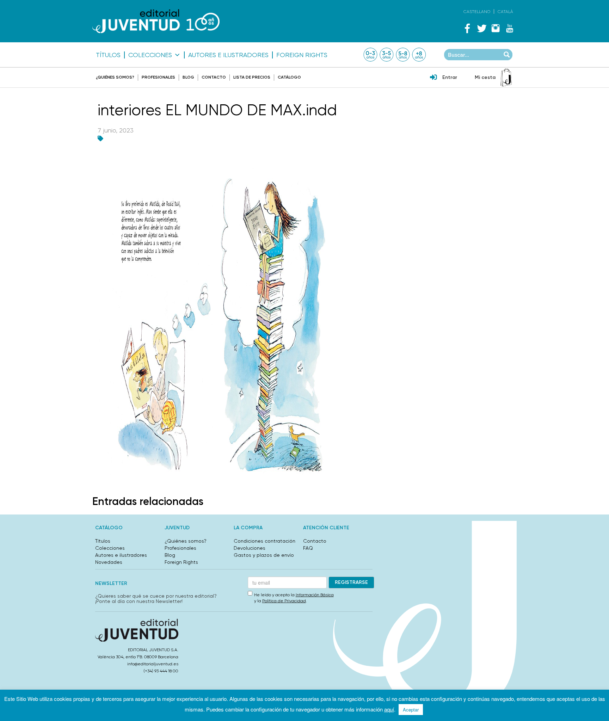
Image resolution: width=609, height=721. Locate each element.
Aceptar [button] (411, 709)
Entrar (449, 77)
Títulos (108, 54)
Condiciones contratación (264, 541)
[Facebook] (467, 28)
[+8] (419, 55)
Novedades (108, 562)
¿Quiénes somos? (115, 77)
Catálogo (289, 77)
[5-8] (403, 55)
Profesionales (158, 77)
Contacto (214, 77)
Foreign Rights (301, 54)
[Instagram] (495, 28)
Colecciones (150, 54)
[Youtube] (510, 28)
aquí (389, 709)
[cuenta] (433, 77)
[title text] (156, 21)
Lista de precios (251, 77)
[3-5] (387, 55)
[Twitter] (481, 28)
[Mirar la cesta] (506, 77)
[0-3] (370, 55)
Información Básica (315, 594)
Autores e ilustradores (228, 54)
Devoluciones (249, 548)
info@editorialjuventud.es (152, 663)
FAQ (308, 548)
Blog (188, 77)
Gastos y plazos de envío (264, 555)
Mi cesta (485, 77)
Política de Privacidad (284, 600)
